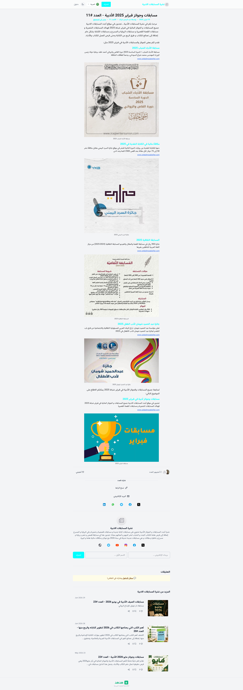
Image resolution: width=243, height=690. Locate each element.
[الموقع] (100, 545)
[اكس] (138, 504)
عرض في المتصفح (99, 19)
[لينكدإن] (104, 504)
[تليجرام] (121, 504)
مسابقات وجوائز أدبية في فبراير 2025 (141, 399)
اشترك (106, 4)
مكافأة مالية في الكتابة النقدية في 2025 (139, 144)
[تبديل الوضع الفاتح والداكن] (82, 4)
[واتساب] (112, 504)
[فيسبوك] (130, 504)
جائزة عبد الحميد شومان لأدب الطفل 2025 (138, 324)
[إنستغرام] (125, 545)
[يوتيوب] (117, 545)
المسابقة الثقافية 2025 (147, 240)
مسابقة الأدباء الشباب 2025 (145, 48)
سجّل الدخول (128, 578)
